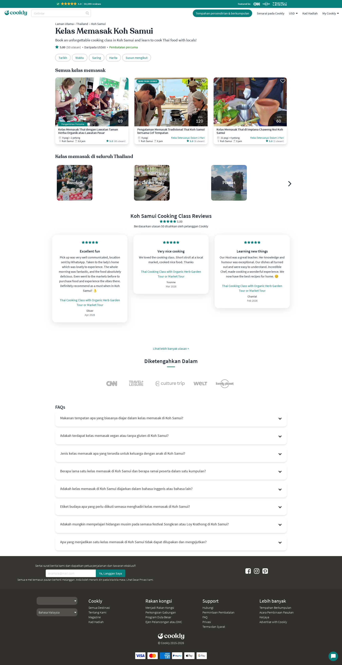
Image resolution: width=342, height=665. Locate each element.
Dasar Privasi (140, 579)
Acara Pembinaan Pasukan (276, 612)
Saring (96, 58)
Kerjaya (264, 617)
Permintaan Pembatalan (218, 612)
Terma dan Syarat (213, 627)
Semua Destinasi (99, 608)
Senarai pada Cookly (270, 13)
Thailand (82, 24)
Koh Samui (98, 24)
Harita (113, 58)
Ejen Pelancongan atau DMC (163, 622)
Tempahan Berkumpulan (275, 608)
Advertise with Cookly (273, 622)
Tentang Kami (97, 612)
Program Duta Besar (158, 617)
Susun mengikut (136, 58)
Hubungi (208, 608)
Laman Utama (64, 24)
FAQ (204, 617)
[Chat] (333, 656)
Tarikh (63, 58)
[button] (79, 4)
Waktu (79, 58)
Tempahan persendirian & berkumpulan (222, 13)
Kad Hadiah (310, 13)
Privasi (206, 622)
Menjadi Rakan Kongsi (159, 608)
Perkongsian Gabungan (160, 612)
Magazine (94, 617)
